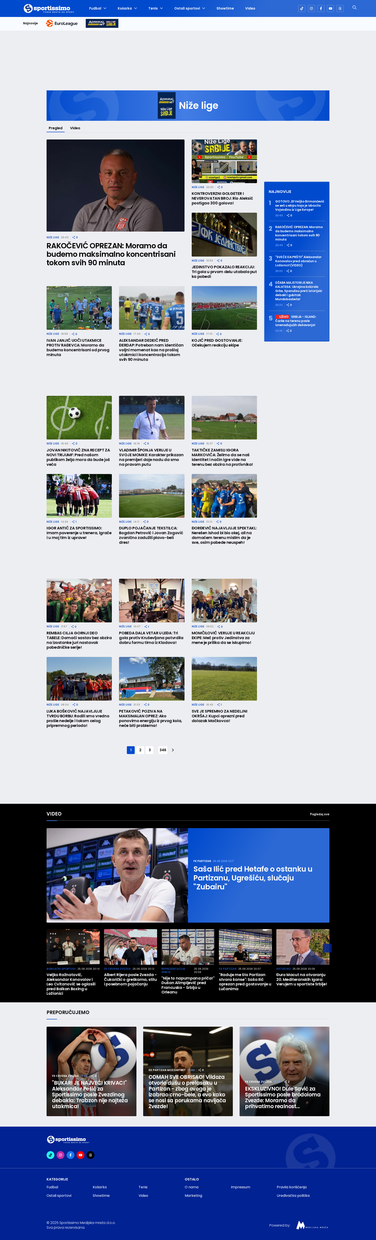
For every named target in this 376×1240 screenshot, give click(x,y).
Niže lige (53, 237)
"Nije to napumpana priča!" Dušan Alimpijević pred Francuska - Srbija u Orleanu (188, 985)
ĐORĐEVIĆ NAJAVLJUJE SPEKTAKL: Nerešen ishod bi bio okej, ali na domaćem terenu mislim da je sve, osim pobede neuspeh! (224, 535)
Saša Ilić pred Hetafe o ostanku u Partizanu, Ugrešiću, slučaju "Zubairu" (252, 878)
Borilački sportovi (61, 968)
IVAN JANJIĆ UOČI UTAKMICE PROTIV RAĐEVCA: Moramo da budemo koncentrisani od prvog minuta (78, 347)
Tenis (153, 8)
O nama (191, 1187)
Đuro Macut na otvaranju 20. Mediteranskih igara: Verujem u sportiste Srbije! (301, 979)
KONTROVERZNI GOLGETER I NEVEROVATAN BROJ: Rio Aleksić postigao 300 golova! (222, 198)
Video (250, 8)
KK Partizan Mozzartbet (167, 1070)
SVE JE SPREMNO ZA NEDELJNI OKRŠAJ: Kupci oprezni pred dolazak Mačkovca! (219, 716)
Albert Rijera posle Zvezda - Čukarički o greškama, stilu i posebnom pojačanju (130, 979)
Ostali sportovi (187, 8)
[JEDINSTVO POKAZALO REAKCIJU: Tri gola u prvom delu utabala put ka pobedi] (224, 234)
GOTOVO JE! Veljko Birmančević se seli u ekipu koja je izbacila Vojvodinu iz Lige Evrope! (299, 205)
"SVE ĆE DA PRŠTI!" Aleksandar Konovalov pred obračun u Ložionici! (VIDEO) (298, 261)
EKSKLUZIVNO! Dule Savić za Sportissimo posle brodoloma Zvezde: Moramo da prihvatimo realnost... (283, 1097)
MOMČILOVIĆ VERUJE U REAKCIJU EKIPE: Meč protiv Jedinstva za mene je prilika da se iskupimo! (223, 638)
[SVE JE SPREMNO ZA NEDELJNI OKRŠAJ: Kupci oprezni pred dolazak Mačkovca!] (224, 679)
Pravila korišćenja (292, 1187)
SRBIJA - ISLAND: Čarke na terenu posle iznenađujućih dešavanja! (295, 321)
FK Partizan (202, 861)
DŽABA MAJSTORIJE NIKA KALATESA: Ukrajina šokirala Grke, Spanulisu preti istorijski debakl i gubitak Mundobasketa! (298, 291)
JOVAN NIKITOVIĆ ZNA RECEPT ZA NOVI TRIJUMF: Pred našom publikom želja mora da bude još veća (78, 457)
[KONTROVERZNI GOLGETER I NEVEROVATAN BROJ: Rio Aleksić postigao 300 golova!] (224, 161)
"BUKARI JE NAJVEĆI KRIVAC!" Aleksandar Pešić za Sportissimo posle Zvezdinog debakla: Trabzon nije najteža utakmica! (90, 1094)
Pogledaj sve (319, 814)
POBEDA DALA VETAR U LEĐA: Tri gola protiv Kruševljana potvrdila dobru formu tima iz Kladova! (151, 638)
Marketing (193, 1196)
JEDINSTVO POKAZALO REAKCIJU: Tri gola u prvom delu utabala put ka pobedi (224, 272)
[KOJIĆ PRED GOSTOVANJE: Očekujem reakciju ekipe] (224, 308)
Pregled (55, 128)
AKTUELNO (283, 968)
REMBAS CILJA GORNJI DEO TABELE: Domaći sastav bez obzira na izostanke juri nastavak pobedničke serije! (79, 640)
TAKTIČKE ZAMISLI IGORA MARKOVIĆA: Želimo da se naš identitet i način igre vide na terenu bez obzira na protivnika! (222, 457)
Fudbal (95, 8)
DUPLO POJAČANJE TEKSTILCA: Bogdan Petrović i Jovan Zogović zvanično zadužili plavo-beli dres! (151, 535)
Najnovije (30, 23)
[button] (327, 948)
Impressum (240, 1187)
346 (162, 750)
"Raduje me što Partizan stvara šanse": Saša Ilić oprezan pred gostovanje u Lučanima (245, 981)
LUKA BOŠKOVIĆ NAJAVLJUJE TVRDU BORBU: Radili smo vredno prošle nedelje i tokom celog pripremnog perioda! (78, 718)
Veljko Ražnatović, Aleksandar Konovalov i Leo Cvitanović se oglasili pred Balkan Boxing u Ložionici (71, 984)
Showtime (225, 8)
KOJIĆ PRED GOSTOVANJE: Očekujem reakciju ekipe (217, 343)
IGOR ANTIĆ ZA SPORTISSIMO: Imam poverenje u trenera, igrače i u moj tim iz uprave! (79, 533)
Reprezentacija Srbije (173, 970)
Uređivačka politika (293, 1196)
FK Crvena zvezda (117, 968)
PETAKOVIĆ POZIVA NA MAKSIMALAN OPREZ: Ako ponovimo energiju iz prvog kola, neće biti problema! (150, 718)
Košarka (125, 8)
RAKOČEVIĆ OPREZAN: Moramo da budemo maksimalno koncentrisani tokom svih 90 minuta (111, 254)
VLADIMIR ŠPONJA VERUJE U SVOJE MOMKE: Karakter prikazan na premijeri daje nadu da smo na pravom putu (151, 457)
